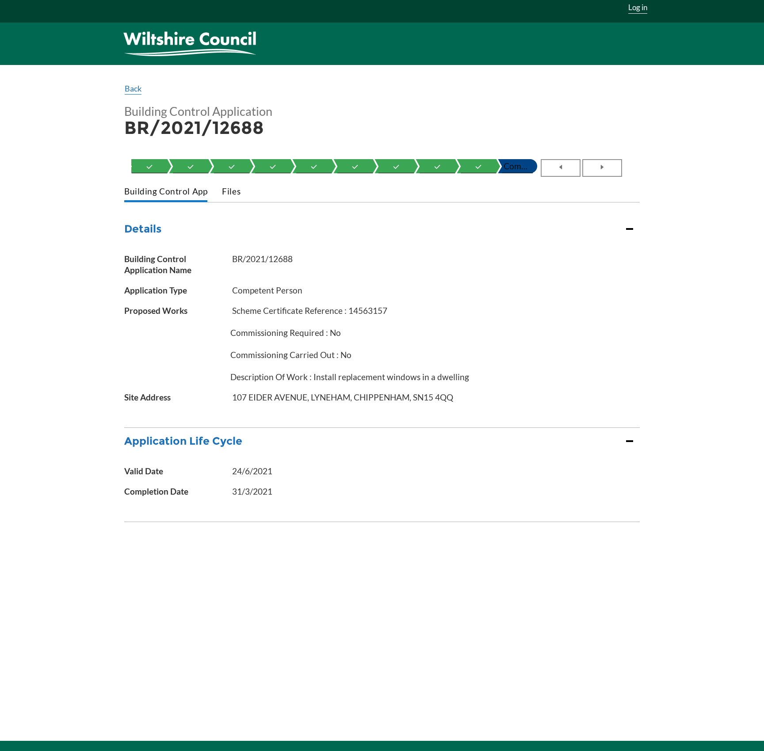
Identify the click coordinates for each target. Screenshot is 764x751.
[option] (149, 166)
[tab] (165, 192)
